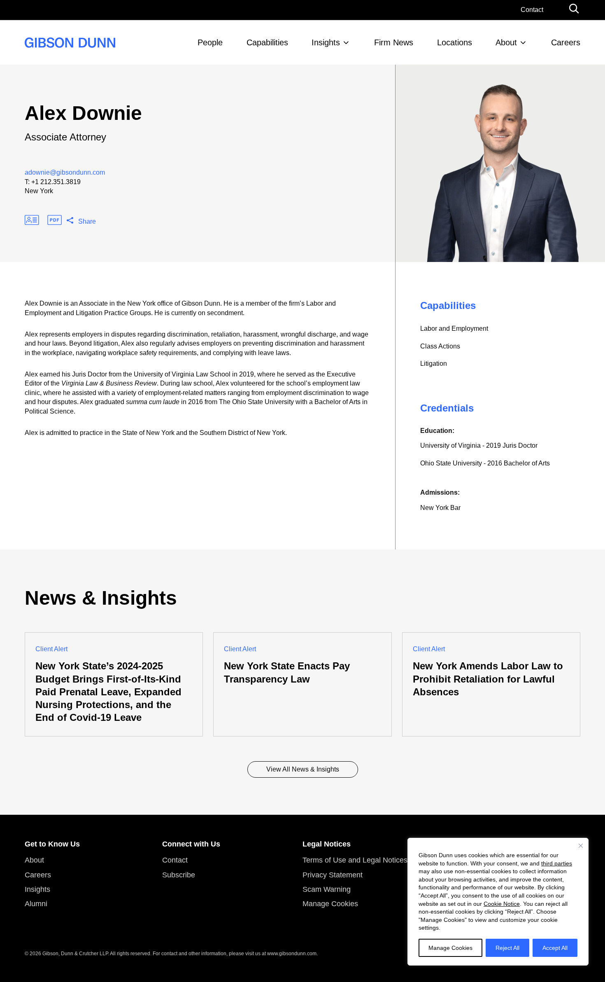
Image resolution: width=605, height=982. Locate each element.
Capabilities (267, 42)
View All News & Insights (302, 769)
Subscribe (178, 875)
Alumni (36, 904)
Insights (326, 42)
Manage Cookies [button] (330, 904)
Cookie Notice (502, 903)
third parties (556, 863)
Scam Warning (326, 889)
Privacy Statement (332, 875)
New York (39, 190)
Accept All (555, 948)
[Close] (581, 846)
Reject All (507, 948)
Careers (565, 42)
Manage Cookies (450, 948)
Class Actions (440, 346)
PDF (54, 220)
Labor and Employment (454, 328)
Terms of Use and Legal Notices (354, 860)
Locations (454, 42)
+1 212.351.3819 (56, 181)
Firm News (393, 42)
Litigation (433, 363)
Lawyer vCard (32, 220)
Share (87, 221)
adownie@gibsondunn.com (65, 172)
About (506, 42)
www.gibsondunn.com (291, 953)
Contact (532, 9)
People (210, 42)
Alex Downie (83, 113)
